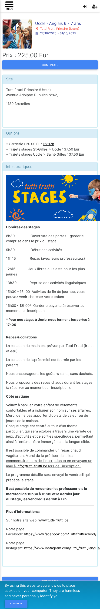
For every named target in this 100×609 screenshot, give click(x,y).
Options (13, 133)
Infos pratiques (19, 166)
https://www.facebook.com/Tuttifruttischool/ (60, 534)
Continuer (50, 65)
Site (9, 79)
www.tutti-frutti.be (53, 520)
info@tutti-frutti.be (32, 466)
